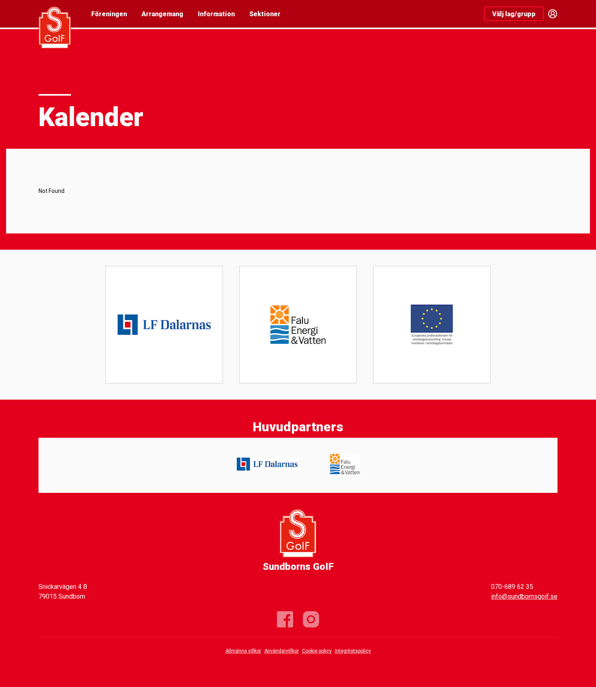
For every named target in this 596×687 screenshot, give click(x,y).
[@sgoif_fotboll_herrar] (311, 619)
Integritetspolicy (353, 651)
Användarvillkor (281, 651)
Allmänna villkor (243, 651)
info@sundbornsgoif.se (524, 596)
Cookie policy (317, 651)
